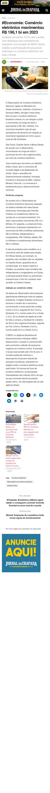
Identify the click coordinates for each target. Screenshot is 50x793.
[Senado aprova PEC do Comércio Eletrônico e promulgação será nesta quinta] (31, 418)
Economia (11, 18)
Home (4, 18)
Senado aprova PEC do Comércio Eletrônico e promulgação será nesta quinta (31, 429)
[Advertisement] (25, 682)
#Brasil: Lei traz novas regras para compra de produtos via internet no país (13, 460)
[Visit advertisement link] (25, 3)
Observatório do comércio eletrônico (19, 482)
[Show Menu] (3, 10)
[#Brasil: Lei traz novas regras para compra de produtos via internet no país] (13, 450)
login (16, 528)
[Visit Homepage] (24, 10)
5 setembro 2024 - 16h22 (35, 61)
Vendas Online (12, 485)
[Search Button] (47, 10)
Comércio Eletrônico (19, 478)
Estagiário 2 (16, 61)
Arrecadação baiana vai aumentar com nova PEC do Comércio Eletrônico (12, 430)
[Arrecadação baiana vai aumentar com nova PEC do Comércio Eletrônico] (13, 418)
